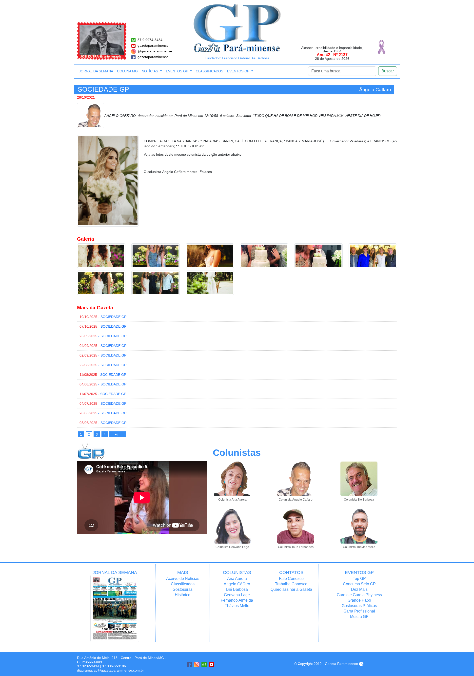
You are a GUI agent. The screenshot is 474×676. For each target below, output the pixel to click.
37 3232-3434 (88, 666)
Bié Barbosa (237, 589)
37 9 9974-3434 (150, 40)
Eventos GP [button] (177, 71)
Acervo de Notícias (182, 578)
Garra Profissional (359, 611)
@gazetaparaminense (155, 51)
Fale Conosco (291, 578)
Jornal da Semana (96, 71)
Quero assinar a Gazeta (291, 589)
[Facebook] (189, 664)
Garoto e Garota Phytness (359, 595)
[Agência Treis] (361, 664)
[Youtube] (211, 664)
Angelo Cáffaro (237, 584)
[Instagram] (196, 664)
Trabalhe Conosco (291, 584)
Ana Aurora (237, 578)
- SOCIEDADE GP (102, 317)
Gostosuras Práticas (359, 606)
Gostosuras (183, 589)
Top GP (359, 578)
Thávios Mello (237, 606)
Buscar (387, 71)
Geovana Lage (237, 595)
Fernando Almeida (237, 600)
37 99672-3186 (114, 666)
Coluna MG (127, 71)
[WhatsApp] (204, 664)
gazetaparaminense (153, 45)
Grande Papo (359, 600)
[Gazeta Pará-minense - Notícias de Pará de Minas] (237, 28)
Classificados (209, 71)
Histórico (182, 595)
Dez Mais (359, 589)
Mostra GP (359, 616)
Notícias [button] (150, 71)
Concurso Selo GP (359, 584)
